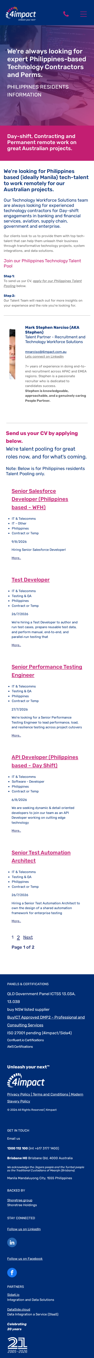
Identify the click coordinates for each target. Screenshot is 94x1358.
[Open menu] (83, 14)
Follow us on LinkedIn (24, 1229)
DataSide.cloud (18, 1310)
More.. (16, 558)
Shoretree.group (19, 1200)
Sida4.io (13, 1295)
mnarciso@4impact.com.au (45, 352)
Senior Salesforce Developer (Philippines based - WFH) (40, 499)
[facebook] (12, 1273)
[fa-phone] (66, 16)
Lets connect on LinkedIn (44, 357)
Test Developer (31, 580)
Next (28, 937)
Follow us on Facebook (25, 1259)
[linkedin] (12, 1243)
